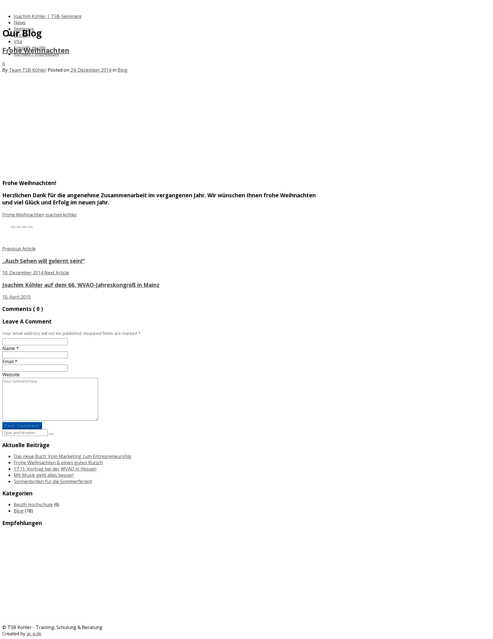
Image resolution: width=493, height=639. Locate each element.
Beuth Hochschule (33, 504)
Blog (123, 70)
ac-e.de (34, 633)
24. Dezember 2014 (90, 70)
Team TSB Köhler (28, 70)
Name (10, 348)
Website (11, 374)
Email (9, 361)
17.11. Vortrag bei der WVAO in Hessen (55, 469)
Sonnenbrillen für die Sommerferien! (53, 481)
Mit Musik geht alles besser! (44, 475)
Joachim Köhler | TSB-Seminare (48, 16)
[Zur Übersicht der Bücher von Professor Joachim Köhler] (246, 595)
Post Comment (22, 425)
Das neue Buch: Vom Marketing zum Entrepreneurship (72, 456)
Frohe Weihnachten (35, 50)
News (20, 22)
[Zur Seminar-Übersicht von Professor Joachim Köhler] (246, 550)
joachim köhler (61, 215)
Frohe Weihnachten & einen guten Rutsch (58, 462)
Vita (18, 41)
